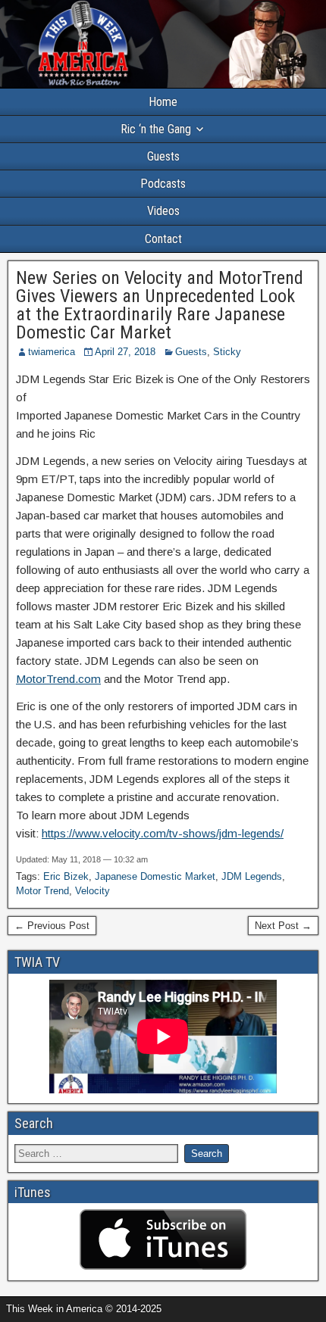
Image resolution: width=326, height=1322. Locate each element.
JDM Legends (251, 876)
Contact (163, 239)
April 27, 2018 (125, 351)
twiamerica (51, 351)
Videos (163, 211)
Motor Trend (42, 890)
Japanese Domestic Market (155, 876)
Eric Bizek (66, 876)
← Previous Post (51, 925)
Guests (163, 156)
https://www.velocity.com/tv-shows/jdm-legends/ (163, 833)
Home (163, 102)
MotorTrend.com (58, 678)
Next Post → (283, 925)
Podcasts (163, 183)
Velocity (92, 890)
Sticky (227, 351)
